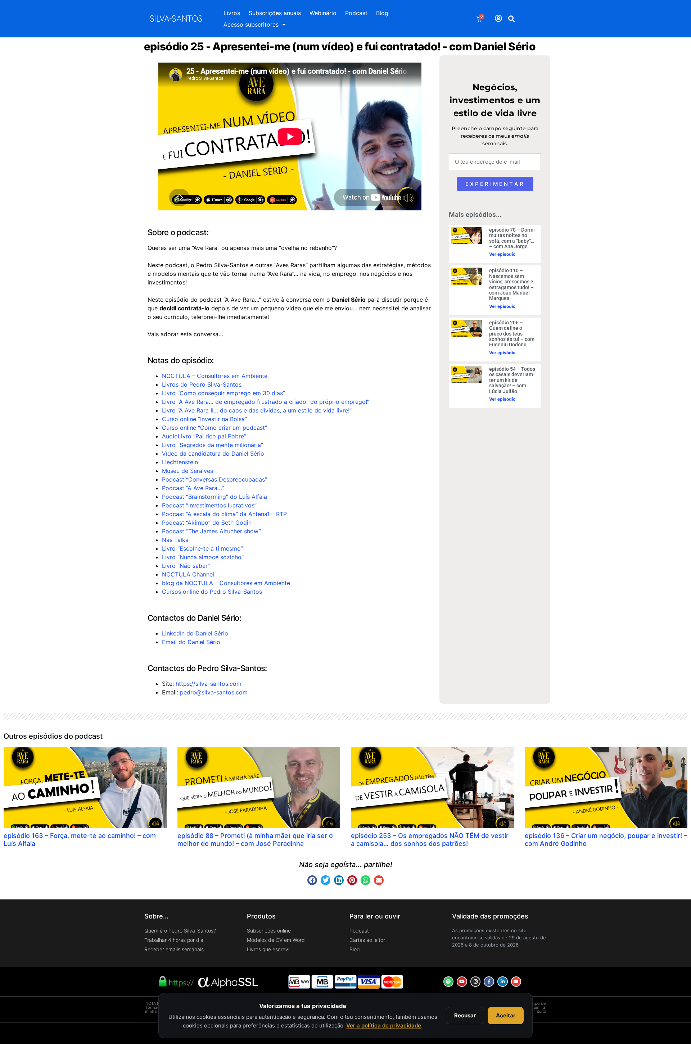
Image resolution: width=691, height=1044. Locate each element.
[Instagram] (475, 981)
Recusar (465, 1015)
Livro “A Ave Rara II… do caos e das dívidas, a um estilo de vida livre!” (257, 410)
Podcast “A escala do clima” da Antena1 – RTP (224, 514)
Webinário (323, 13)
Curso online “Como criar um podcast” (214, 427)
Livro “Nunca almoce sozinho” (203, 557)
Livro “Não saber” (186, 565)
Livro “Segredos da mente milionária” (212, 444)
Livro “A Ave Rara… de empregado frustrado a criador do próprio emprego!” (265, 401)
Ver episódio (502, 254)
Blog (382, 13)
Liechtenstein (180, 462)
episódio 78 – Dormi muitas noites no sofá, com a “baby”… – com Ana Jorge (512, 238)
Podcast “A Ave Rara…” (193, 488)
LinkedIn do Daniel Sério (195, 633)
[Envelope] (516, 981)
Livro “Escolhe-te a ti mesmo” (202, 548)
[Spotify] (448, 981)
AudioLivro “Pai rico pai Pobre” (204, 436)
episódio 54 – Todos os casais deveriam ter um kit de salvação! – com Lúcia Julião (512, 380)
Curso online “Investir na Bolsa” (204, 419)
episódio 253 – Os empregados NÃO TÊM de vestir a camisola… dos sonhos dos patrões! (430, 839)
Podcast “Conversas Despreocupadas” (214, 479)
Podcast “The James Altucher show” (211, 531)
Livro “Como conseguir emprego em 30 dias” (223, 393)
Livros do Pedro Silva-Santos (201, 384)
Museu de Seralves (187, 470)
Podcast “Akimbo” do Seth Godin (207, 522)
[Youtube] (462, 981)
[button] (512, 19)
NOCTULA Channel (188, 574)
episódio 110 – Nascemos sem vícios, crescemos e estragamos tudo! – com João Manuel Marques (511, 284)
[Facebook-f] (489, 981)
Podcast (356, 13)
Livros (231, 13)
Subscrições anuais (275, 13)
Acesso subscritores (251, 24)
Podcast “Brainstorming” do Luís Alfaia (214, 496)
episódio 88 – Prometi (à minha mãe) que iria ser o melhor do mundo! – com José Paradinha (255, 839)
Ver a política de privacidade (383, 1025)
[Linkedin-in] (502, 981)
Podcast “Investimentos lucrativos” (209, 505)
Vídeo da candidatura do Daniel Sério (213, 453)
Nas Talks (175, 539)
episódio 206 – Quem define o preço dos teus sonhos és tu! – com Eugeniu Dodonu (511, 334)
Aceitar (505, 1015)
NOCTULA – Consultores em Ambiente (214, 375)
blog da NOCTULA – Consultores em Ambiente (226, 583)
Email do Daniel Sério (191, 642)
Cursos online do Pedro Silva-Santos (212, 591)
